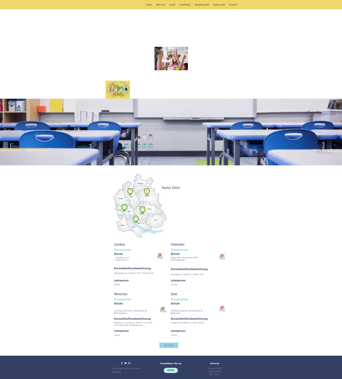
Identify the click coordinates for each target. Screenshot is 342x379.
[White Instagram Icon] (129, 363)
